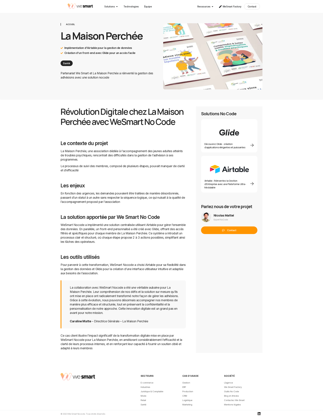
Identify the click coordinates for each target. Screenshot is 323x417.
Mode (143, 395)
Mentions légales (232, 404)
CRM (184, 395)
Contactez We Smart (234, 400)
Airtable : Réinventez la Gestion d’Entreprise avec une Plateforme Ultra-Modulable (225, 184)
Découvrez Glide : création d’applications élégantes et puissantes (224, 145)
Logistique (187, 400)
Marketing (187, 404)
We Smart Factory (233, 387)
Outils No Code (231, 391)
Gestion (186, 382)
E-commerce (147, 382)
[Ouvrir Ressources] (212, 6)
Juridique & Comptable (152, 391)
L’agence (228, 382)
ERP (184, 387)
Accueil (70, 24)
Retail (143, 400)
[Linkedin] (259, 413)
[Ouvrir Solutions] (117, 6)
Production (187, 391)
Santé (66, 63)
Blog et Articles (231, 395)
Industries (145, 387)
